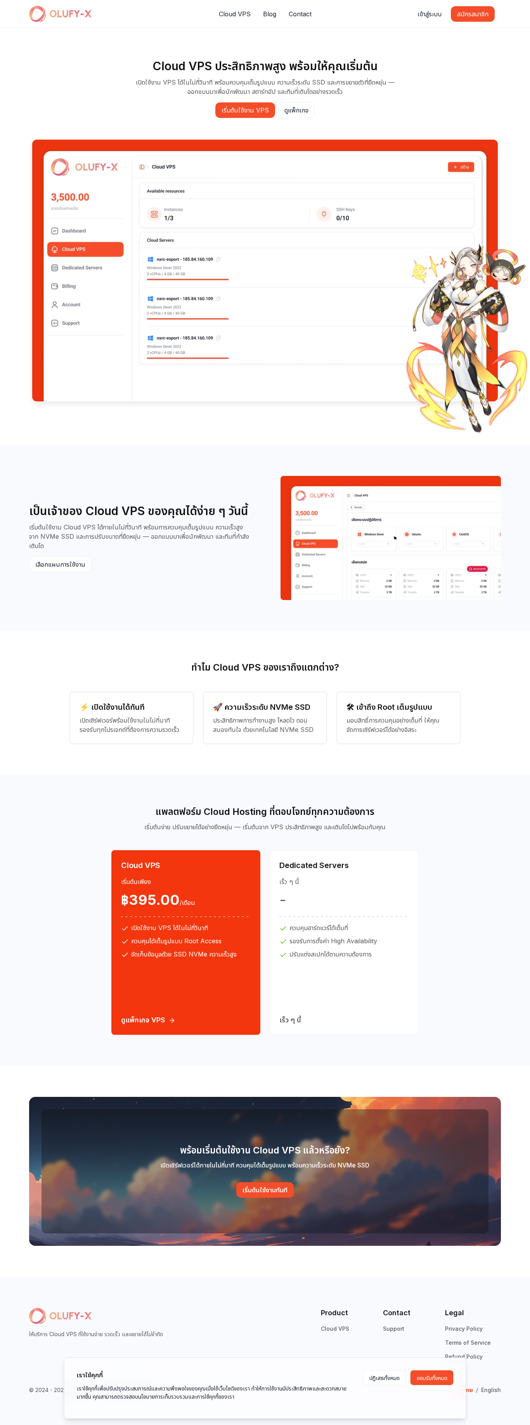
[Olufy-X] (60, 14)
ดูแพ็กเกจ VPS (143, 1020)
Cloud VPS (335, 1328)
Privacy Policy (464, 1328)
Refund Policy (464, 1356)
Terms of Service (468, 1342)
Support (393, 1328)
